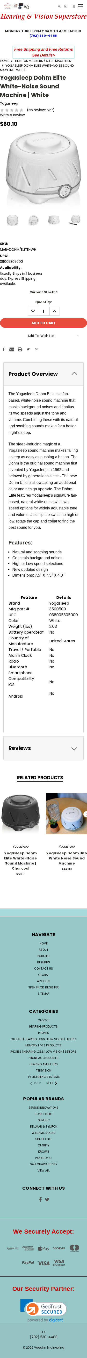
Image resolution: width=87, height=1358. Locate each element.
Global (43, 975)
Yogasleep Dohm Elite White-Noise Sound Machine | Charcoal (20, 861)
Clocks (44, 1020)
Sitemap (43, 994)
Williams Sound (43, 1133)
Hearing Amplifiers (43, 1064)
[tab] (43, 374)
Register (52, 987)
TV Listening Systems (44, 1077)
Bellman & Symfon (43, 1126)
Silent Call (43, 1139)
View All (43, 1170)
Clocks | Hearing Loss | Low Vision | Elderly (44, 1039)
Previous (7, 1349)
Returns (43, 962)
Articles (43, 981)
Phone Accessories (43, 1058)
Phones (43, 1033)
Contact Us (43, 968)
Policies (43, 956)
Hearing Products (43, 1026)
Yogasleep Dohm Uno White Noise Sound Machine (66, 858)
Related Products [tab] (40, 777)
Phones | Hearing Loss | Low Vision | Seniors (43, 1052)
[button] (43, 1311)
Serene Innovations (43, 1108)
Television (43, 1070)
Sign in (33, 987)
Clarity (43, 1145)
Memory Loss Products (43, 1045)
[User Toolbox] (65, 6)
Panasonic (43, 1158)
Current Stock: (43, 292)
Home (44, 943)
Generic (43, 1120)
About (43, 950)
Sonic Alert (44, 1114)
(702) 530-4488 (43, 35)
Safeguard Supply (43, 1164)
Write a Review (12, 115)
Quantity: (43, 302)
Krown (43, 1152)
